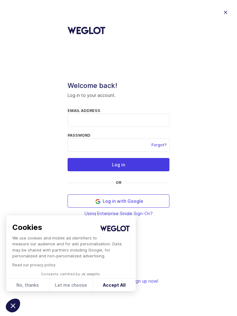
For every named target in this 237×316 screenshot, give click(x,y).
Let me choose (71, 285)
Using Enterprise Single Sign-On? (119, 213)
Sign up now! (145, 281)
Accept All (114, 285)
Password (79, 135)
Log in (118, 164)
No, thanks (27, 285)
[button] (13, 305)
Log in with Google (122, 201)
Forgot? (159, 145)
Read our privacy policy (34, 265)
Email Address (84, 110)
